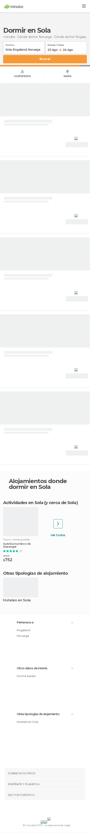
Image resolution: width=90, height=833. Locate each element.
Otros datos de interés (32, 668)
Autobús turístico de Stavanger (17, 545)
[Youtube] (55, 809)
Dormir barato (26, 676)
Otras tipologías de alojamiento (38, 714)
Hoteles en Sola (17, 600)
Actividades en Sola (23, 503)
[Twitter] (44, 809)
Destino (9, 44)
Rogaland (23, 630)
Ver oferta (76, 144)
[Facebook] (38, 809)
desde (6, 555)
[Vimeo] (49, 809)
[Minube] (13, 6)
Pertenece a (25, 622)
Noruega (23, 635)
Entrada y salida (56, 44)
